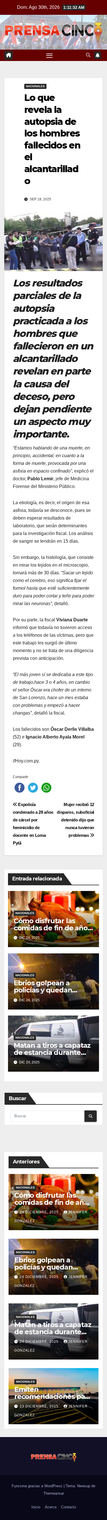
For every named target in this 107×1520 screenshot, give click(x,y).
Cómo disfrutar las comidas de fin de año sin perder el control (51, 928)
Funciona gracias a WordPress (38, 1486)
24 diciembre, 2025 (40, 1212)
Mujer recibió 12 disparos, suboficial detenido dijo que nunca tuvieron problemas (75, 820)
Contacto (68, 1507)
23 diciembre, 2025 (40, 1406)
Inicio (35, 1507)
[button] (88, 55)
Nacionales (35, 86)
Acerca (50, 1507)
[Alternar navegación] (49, 55)
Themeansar (53, 1493)
